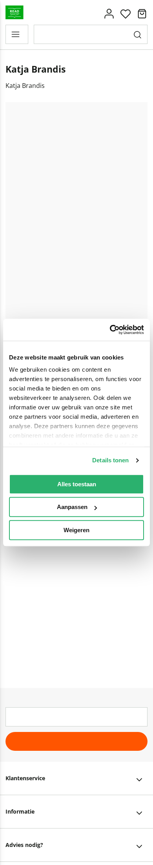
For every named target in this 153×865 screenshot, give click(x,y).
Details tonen (110, 460)
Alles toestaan (76, 484)
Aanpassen (72, 507)
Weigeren (76, 530)
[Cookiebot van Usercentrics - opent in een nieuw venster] (110, 330)
